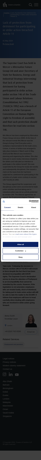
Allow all (20, 244)
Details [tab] (20, 207)
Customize (19, 251)
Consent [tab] (7, 207)
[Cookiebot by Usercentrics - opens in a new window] (29, 201)
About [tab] (33, 207)
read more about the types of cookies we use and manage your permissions (20, 236)
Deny (21, 257)
